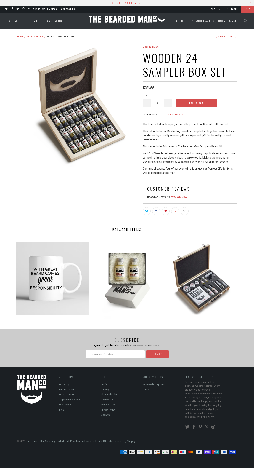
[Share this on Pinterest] (166, 211)
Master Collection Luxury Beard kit (201, 278)
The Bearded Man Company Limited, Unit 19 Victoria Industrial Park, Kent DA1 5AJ (69, 441)
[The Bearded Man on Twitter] (6, 9)
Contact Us (68, 9)
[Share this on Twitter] (147, 211)
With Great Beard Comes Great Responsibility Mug (52, 278)
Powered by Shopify (124, 441)
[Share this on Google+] (175, 211)
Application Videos (69, 399)
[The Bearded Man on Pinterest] (23, 9)
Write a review (179, 196)
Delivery (105, 389)
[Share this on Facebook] (156, 211)
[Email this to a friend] (185, 211)
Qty (145, 95)
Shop (18, 21)
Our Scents (65, 404)
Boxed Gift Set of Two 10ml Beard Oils (127, 280)
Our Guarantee (66, 394)
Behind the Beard (40, 21)
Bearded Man (151, 46)
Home (8, 21)
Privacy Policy (108, 409)
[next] (132, 106)
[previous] (23, 106)
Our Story (64, 384)
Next (232, 37)
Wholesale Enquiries (210, 21)
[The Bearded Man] (127, 19)
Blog (61, 409)
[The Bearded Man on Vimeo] (17, 9)
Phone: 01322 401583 (45, 9)
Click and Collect (110, 394)
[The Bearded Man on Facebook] (11, 9)
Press (146, 389)
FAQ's (104, 384)
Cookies (105, 414)
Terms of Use (108, 404)
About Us (183, 21)
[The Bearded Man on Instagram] (28, 9)
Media (59, 21)
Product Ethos (66, 389)
